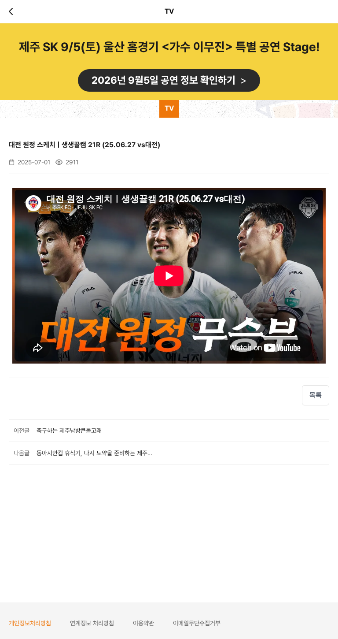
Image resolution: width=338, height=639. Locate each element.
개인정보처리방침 (30, 623)
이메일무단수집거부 (196, 623)
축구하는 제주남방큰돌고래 (69, 430)
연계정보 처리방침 (92, 623)
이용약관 (143, 623)
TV (169, 108)
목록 (315, 395)
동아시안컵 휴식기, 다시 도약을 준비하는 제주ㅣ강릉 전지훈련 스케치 (94, 453)
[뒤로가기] (12, 11)
